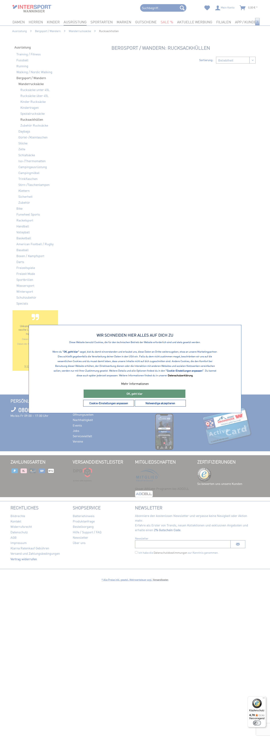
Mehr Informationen (135, 384)
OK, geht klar (135, 393)
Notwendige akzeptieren (160, 403)
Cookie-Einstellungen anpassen (108, 403)
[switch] (257, 723)
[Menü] (263, 698)
